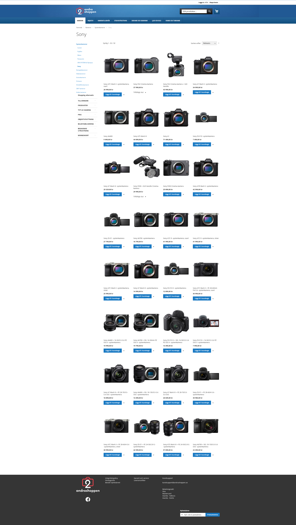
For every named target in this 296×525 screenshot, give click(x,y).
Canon (79, 48)
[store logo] (86, 10)
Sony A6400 (108, 136)
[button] (124, 94)
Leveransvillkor (139, 480)
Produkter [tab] (83, 105)
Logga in (201, 2)
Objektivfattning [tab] (86, 119)
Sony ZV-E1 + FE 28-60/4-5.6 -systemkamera (204, 393)
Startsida (79, 27)
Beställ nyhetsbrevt (112, 482)
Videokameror (80, 74)
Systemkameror (100, 27)
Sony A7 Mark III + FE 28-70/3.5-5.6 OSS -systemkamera (116, 393)
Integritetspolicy (111, 478)
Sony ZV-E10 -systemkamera (203, 136)
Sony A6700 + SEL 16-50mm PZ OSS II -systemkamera (145, 341)
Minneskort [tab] (83, 135)
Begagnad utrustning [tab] (83, 129)
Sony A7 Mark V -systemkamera (205, 84)
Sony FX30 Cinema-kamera (173, 186)
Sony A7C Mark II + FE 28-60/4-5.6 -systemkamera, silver (116, 445)
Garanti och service (141, 478)
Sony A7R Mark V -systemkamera (205, 186)
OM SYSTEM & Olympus (85, 63)
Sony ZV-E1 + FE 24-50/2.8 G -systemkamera (144, 445)
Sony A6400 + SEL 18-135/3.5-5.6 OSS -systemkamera (145, 393)
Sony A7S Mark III (140, 136)
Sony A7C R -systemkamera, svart (176, 238)
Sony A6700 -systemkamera (144, 238)
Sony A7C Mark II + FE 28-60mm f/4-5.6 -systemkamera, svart (205, 289)
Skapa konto (214, 2)
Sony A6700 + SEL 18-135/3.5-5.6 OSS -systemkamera (205, 445)
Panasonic (80, 59)
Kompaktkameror (82, 70)
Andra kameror (81, 92)
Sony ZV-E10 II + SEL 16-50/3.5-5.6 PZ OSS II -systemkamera (176, 341)
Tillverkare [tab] (83, 101)
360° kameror (80, 89)
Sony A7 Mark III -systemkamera (145, 288)
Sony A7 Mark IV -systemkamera (116, 186)
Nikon (79, 55)
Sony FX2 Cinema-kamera (143, 84)
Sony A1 (166, 136)
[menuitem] (80, 20)
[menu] (148, 20)
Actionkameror (81, 77)
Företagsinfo (110, 480)
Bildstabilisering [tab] (86, 124)
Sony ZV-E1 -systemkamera (114, 238)
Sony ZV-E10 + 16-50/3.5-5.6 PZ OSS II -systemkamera (204, 341)
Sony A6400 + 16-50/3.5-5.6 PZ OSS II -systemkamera (115, 341)
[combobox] (196, 11)
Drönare (79, 81)
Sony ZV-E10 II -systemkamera (174, 288)
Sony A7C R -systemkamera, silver (206, 238)
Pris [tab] (80, 115)
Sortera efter (196, 43)
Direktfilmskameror (82, 85)
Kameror (88, 27)
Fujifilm (79, 51)
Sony (79, 66)
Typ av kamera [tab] (84, 110)
